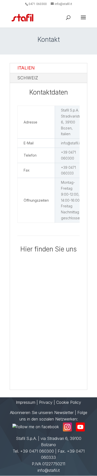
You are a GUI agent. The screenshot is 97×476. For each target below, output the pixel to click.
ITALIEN (26, 67)
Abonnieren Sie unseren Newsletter (42, 412)
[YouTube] (80, 426)
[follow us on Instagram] (67, 426)
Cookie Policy (68, 402)
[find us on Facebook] (35, 426)
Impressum (25, 402)
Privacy (45, 402)
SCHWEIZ (27, 77)
